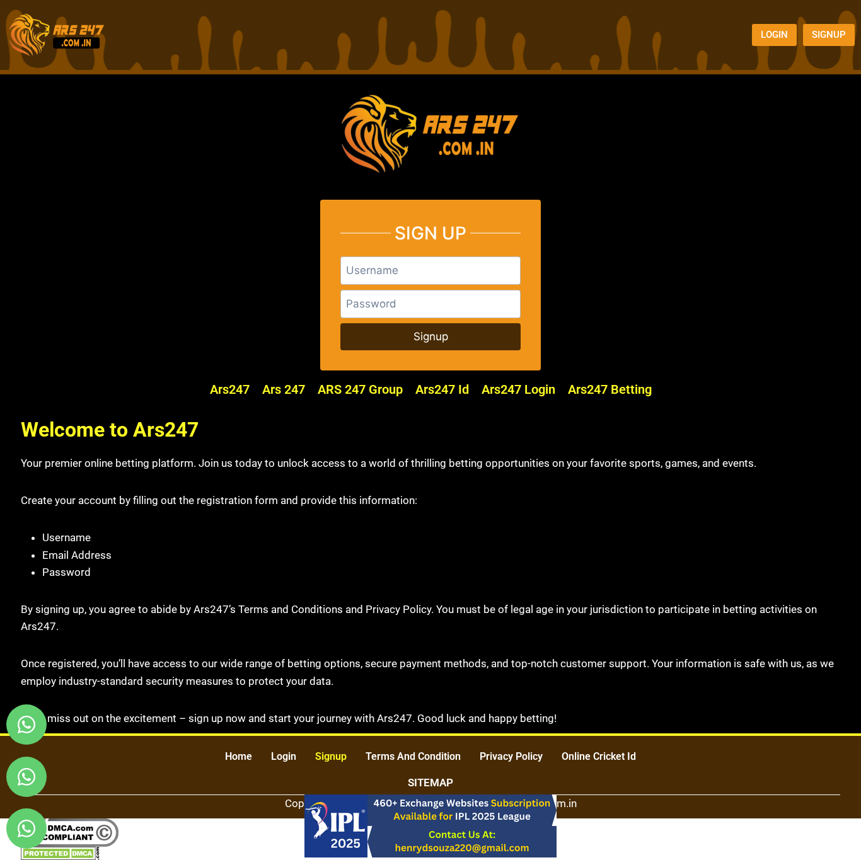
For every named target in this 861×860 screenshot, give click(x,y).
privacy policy (511, 756)
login (283, 756)
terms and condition (413, 756)
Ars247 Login (518, 389)
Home (238, 756)
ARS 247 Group (360, 389)
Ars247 (230, 389)
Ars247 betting (610, 389)
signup (331, 756)
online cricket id (599, 756)
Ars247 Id (442, 389)
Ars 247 (283, 389)
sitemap (430, 782)
